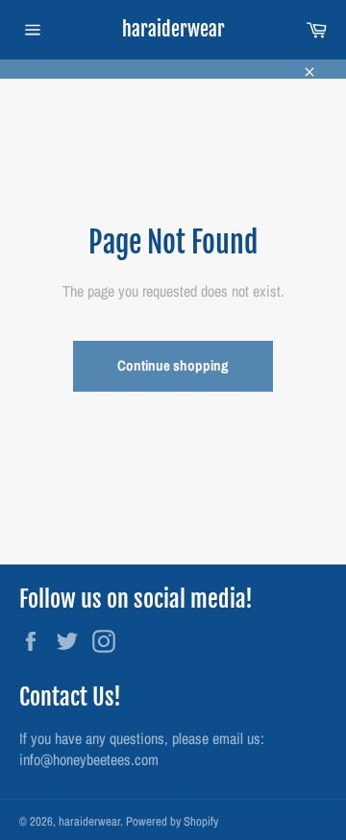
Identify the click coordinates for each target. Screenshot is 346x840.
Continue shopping (173, 365)
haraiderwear (173, 29)
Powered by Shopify (172, 821)
